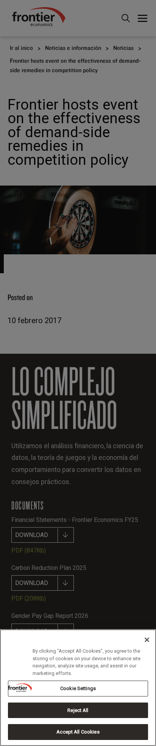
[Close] (147, 639)
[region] (78, 687)
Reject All (77, 710)
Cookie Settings (78, 688)
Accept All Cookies (77, 732)
